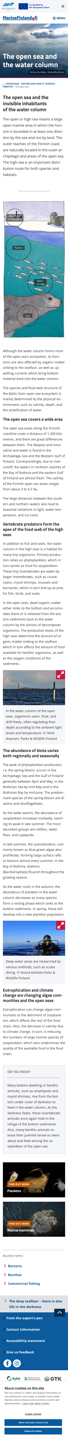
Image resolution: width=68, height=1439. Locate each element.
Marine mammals (20, 1230)
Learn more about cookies (36, 1403)
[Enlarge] (60, 674)
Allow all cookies (33, 1431)
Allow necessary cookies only (33, 1422)
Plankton (14, 1191)
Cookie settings (33, 1414)
